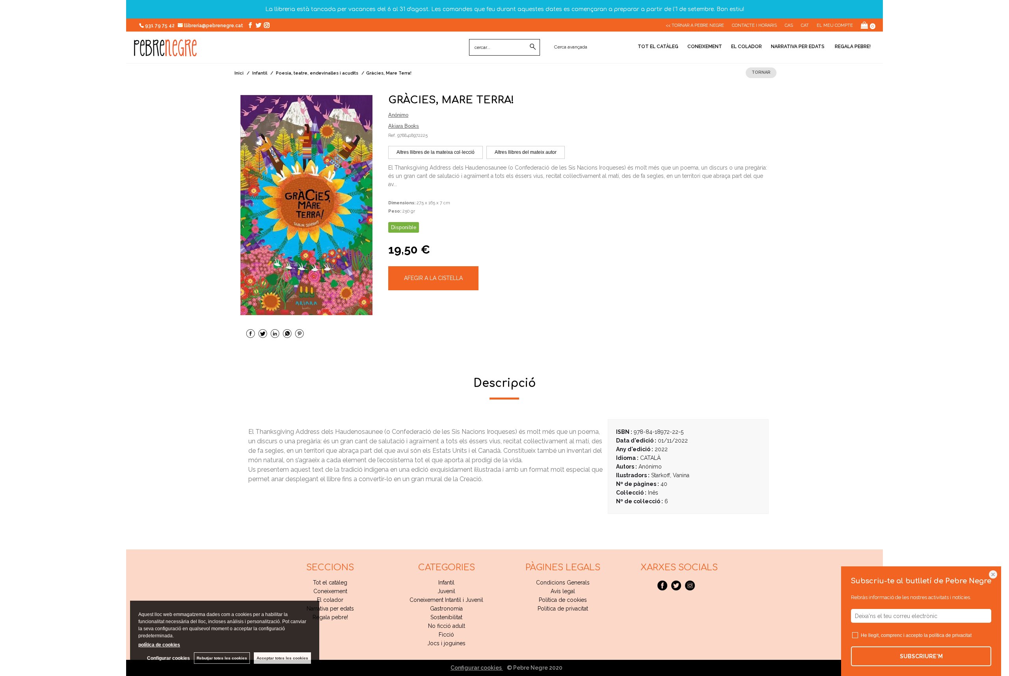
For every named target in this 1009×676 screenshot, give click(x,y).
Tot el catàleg (658, 46)
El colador (746, 46)
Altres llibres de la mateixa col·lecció (436, 152)
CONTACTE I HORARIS (754, 25)
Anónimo (398, 115)
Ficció (446, 634)
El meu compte (835, 25)
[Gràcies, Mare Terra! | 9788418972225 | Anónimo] (306, 205)
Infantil (446, 582)
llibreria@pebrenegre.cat (214, 25)
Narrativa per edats (798, 46)
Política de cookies (563, 600)
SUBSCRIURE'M (921, 656)
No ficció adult (446, 626)
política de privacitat (950, 635)
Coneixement (704, 46)
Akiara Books (403, 126)
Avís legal (563, 591)
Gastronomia (446, 608)
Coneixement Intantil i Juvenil (446, 600)
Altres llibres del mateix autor (526, 152)
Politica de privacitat (563, 608)
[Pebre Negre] (165, 52)
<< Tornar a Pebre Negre (695, 25)
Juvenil (446, 591)
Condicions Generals (563, 582)
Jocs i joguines (446, 643)
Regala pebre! (852, 46)
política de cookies (159, 645)
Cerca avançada (570, 47)
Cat (805, 25)
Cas (789, 25)
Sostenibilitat (446, 617)
